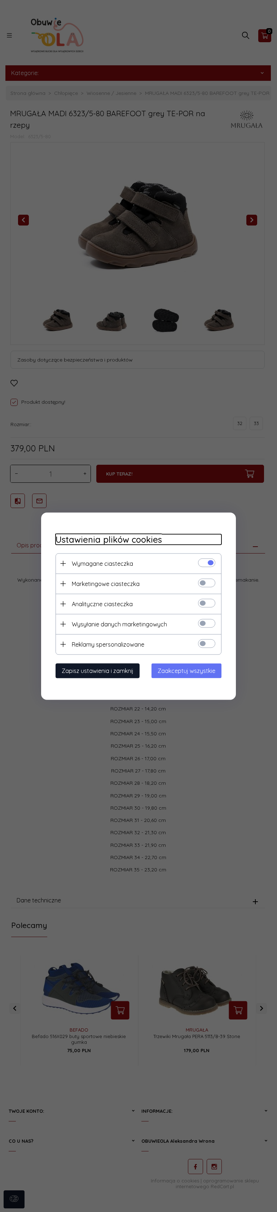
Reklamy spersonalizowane (108, 644)
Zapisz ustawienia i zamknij (97, 670)
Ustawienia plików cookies (109, 539)
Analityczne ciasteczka (102, 603)
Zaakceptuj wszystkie (186, 670)
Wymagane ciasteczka (102, 563)
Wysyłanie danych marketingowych (119, 623)
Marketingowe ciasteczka (106, 583)
